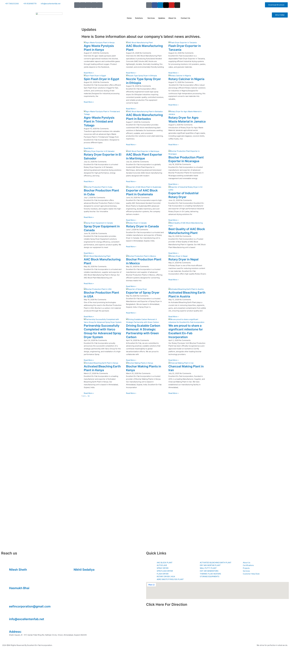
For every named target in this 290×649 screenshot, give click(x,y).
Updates (161, 18)
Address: (15, 631)
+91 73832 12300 (16, 573)
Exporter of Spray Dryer (142, 292)
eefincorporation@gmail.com (30, 606)
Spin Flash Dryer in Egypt (101, 79)
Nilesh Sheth (18, 569)
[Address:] (12, 626)
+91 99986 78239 (16, 591)
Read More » (89, 73)
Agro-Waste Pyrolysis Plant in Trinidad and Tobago (99, 121)
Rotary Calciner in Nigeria (186, 79)
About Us (172, 18)
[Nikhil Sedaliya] (76, 564)
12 (88, 396)
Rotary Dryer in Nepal (183, 259)
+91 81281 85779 (80, 573)
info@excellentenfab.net (26, 619)
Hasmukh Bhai (19, 588)
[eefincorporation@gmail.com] (12, 601)
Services (151, 18)
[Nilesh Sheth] (12, 564)
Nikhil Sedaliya (84, 569)
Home (129, 18)
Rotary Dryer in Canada (142, 226)
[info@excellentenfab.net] (12, 613)
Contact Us (185, 18)
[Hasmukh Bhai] (12, 582)
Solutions (139, 18)
